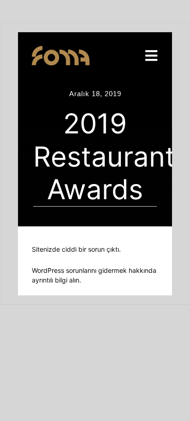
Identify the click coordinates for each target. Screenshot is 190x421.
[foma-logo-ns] (60, 50)
